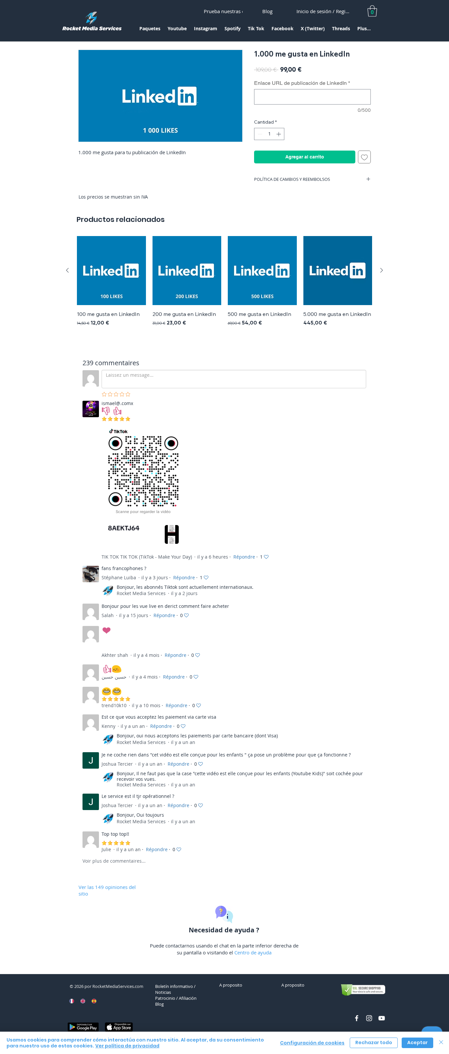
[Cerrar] (441, 1043)
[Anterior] (67, 270)
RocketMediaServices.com (117, 986)
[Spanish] (93, 1001)
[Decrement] (259, 134)
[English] (82, 1001)
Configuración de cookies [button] (312, 1043)
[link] (372, 11)
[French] (71, 1001)
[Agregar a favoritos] (364, 157)
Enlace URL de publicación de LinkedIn (302, 83)
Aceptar (417, 1042)
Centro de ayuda (253, 952)
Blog (159, 1004)
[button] (150, 30)
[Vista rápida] (111, 270)
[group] (224, 285)
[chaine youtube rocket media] (382, 1018)
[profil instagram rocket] (369, 1018)
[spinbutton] (269, 134)
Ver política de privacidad (127, 1045)
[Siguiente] (382, 270)
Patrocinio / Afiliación (176, 998)
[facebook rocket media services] (357, 1018)
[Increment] (279, 134)
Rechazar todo (373, 1042)
